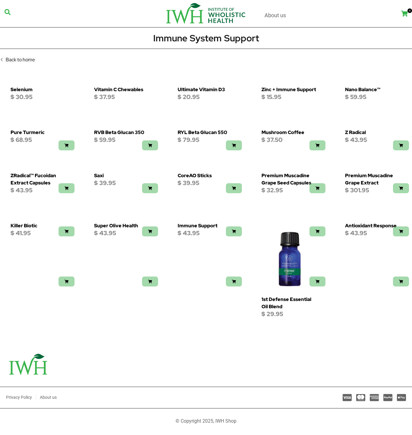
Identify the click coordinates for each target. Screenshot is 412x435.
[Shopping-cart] (404, 13)
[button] (66, 145)
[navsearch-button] (8, 14)
